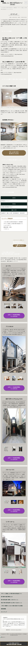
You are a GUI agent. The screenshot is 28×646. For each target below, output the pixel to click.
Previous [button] (24, 288)
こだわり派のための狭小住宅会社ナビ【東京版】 (13, 221)
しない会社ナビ (12, 3)
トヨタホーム (6, 228)
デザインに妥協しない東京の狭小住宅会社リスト (13, 223)
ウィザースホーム (7, 225)
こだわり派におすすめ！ (14, 643)
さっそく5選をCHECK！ (19, 245)
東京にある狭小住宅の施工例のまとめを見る (14, 153)
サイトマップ (4, 611)
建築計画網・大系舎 (8, 227)
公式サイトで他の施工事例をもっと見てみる (14, 315)
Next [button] (3, 288)
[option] (14, 290)
